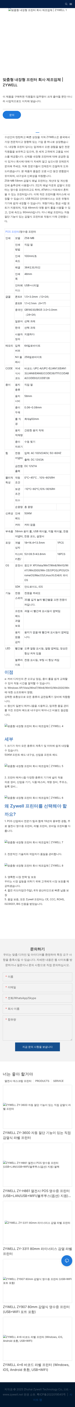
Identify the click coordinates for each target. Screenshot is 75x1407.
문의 (11, 114)
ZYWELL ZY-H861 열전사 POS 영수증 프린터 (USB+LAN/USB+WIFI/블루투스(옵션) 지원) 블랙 (36, 1193)
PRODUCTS (42, 1080)
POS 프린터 (12, 231)
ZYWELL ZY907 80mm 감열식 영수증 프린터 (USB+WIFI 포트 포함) (36, 1309)
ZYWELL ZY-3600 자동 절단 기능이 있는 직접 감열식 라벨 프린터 (37, 1135)
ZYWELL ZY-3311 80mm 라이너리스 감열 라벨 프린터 (37, 1251)
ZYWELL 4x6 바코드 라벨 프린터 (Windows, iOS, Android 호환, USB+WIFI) (36, 1367)
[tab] (37, 131)
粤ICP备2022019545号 (51, 1394)
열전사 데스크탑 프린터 (18, 1080)
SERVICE (58, 1080)
